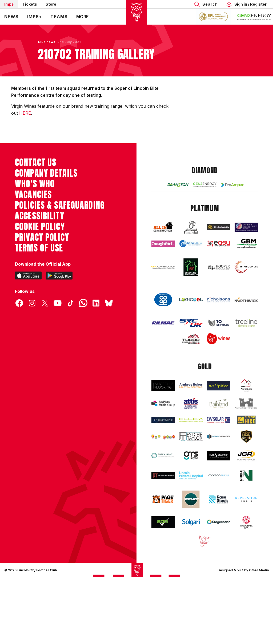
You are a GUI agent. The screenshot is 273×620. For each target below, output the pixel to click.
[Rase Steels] (218, 499)
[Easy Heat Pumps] (218, 244)
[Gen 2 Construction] (163, 267)
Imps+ (34, 16)
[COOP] (163, 300)
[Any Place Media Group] (163, 403)
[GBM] (246, 243)
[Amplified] (218, 385)
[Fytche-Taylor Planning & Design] (191, 436)
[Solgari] (191, 522)
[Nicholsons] (218, 300)
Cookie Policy (40, 226)
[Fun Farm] (163, 436)
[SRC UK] (191, 323)
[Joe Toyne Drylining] (163, 475)
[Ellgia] (191, 420)
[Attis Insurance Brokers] (191, 403)
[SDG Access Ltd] (163, 522)
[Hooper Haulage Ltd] (218, 267)
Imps (9, 4)
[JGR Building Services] (246, 455)
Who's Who (35, 184)
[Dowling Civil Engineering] (191, 244)
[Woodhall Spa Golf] (246, 522)
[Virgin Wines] (218, 338)
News (11, 16)
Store (51, 4)
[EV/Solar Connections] (218, 420)
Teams (59, 16)
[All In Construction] (163, 227)
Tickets (29, 4)
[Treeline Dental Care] (246, 322)
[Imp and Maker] (218, 455)
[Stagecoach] (218, 522)
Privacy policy (42, 237)
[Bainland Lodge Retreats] (218, 403)
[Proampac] (232, 185)
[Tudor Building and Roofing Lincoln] (191, 339)
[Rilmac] (163, 323)
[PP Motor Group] (191, 499)
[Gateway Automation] (218, 436)
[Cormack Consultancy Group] (246, 227)
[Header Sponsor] (254, 16)
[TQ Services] (218, 323)
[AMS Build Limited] (246, 385)
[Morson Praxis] (218, 475)
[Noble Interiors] (246, 475)
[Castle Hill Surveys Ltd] (246, 403)
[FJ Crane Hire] (246, 419)
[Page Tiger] (163, 499)
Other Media (259, 570)
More (82, 16)
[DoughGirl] (163, 244)
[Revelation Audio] (246, 499)
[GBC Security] (246, 436)
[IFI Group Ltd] (246, 267)
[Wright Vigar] (204, 541)
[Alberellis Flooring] (163, 385)
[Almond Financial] (191, 227)
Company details (46, 173)
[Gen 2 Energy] (204, 185)
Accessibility (39, 216)
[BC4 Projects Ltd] (218, 227)
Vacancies (33, 194)
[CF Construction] (163, 420)
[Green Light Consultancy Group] (163, 455)
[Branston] (177, 184)
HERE (25, 113)
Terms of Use (39, 248)
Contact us (35, 162)
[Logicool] (191, 299)
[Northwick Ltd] (246, 299)
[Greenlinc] (191, 267)
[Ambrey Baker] (191, 385)
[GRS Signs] (191, 456)
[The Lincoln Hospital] (191, 475)
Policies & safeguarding (60, 205)
